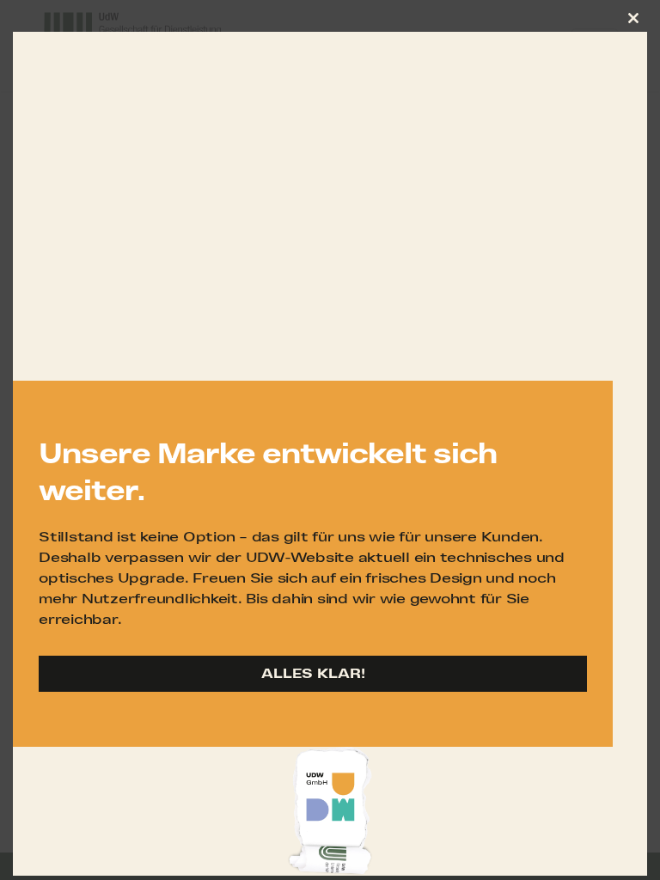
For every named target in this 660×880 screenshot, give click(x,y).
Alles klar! (313, 673)
